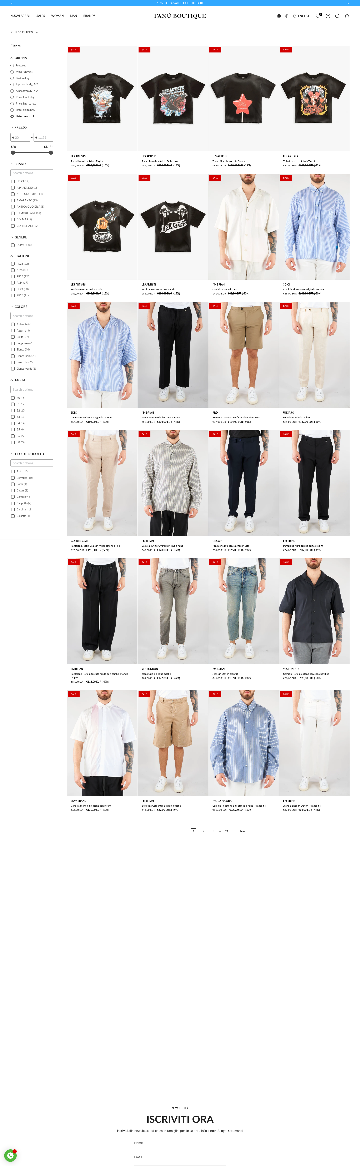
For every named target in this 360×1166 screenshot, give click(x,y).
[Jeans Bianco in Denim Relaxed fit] (314, 743)
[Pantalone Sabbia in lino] (314, 355)
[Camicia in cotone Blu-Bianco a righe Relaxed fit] (243, 743)
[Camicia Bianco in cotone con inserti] (102, 743)
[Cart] (347, 16)
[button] (20, 15)
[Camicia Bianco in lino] (243, 227)
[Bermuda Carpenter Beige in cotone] (173, 743)
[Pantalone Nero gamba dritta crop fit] (314, 483)
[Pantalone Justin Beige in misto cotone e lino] (102, 483)
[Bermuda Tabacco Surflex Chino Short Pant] (243, 355)
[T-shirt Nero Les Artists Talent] (314, 98)
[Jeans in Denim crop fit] (243, 611)
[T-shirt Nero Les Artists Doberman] (173, 98)
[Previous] (12, 3)
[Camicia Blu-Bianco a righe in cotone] (314, 227)
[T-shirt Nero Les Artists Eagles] (102, 98)
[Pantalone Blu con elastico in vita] (243, 483)
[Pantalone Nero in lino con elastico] (173, 355)
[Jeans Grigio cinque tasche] (173, 611)
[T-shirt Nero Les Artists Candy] (243, 98)
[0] (318, 15)
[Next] (348, 3)
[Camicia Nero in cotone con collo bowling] (314, 611)
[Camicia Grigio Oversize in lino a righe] (173, 483)
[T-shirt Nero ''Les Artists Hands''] (173, 227)
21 (226, 831)
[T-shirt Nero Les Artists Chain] (102, 227)
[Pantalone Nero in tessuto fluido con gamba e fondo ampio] (102, 611)
